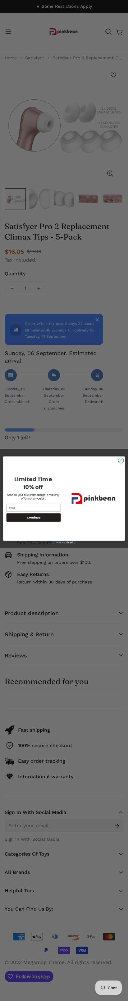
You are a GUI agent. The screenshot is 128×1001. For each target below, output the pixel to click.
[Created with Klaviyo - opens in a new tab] (64, 543)
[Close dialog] (121, 460)
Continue (33, 517)
